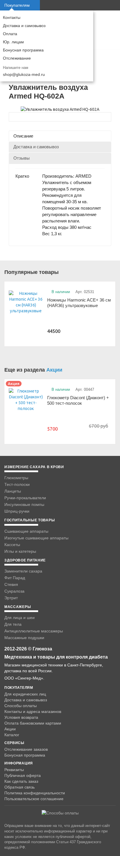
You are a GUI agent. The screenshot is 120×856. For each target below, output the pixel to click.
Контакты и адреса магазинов (32, 711)
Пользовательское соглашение (33, 799)
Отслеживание (17, 58)
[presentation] (60, 136)
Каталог (11, 734)
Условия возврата (21, 717)
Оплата (10, 33)
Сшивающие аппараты (26, 531)
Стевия (11, 584)
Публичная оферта (22, 775)
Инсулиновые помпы (24, 504)
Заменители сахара (23, 571)
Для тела (13, 624)
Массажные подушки (24, 637)
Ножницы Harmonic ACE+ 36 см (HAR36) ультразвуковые (79, 302)
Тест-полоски (17, 484)
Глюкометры (16, 477)
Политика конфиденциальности (34, 793)
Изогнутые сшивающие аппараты (36, 538)
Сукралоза (14, 591)
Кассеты (12, 544)
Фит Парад (14, 577)
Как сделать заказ (21, 781)
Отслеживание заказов (26, 749)
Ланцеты (12, 491)
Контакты (11, 17)
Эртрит (11, 597)
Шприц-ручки (16, 511)
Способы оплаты (20, 705)
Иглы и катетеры (20, 551)
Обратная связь (19, 787)
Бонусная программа (23, 50)
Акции (54, 370)
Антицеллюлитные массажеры (33, 631)
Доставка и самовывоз (24, 25)
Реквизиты (14, 769)
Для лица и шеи (19, 617)
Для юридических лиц (25, 694)
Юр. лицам (13, 42)
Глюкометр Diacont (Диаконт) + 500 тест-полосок (78, 400)
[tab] (60, 136)
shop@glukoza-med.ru (24, 74)
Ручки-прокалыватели (25, 497)
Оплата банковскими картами (32, 723)
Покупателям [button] (17, 5)
